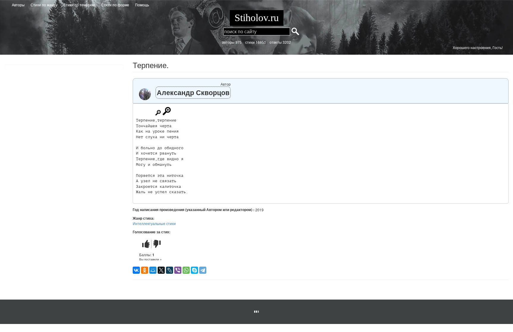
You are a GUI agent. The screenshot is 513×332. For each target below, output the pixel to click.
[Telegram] (202, 270)
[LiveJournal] (169, 270)
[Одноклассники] (144, 270)
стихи (250, 42)
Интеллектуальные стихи (154, 223)
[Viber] (177, 270)
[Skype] (194, 270)
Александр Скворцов (193, 92)
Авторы (18, 4)
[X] (161, 270)
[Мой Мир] (152, 270)
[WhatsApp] (186, 270)
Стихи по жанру (44, 4)
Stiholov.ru (257, 17)
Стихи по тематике (79, 4)
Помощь (142, 4)
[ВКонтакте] (136, 270)
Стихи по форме (115, 4)
